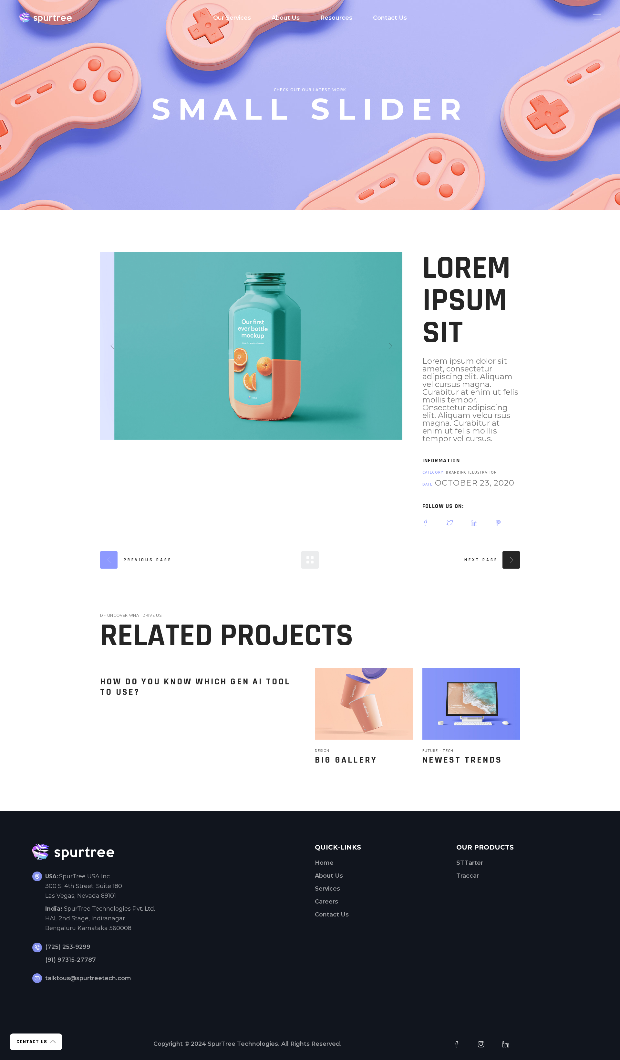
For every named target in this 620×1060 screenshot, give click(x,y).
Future (430, 751)
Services (327, 888)
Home (324, 862)
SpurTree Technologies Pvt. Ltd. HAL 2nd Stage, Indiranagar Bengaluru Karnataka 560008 (100, 918)
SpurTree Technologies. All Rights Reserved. (275, 1043)
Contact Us (332, 914)
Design (322, 751)
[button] (112, 346)
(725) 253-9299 (67, 946)
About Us (329, 875)
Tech (448, 751)
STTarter (469, 862)
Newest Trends (462, 760)
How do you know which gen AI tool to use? (195, 687)
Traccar (467, 875)
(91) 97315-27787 (70, 959)
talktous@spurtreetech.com (88, 978)
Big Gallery (346, 760)
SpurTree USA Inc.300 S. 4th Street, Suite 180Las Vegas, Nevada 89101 (83, 886)
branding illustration (471, 472)
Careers (326, 901)
